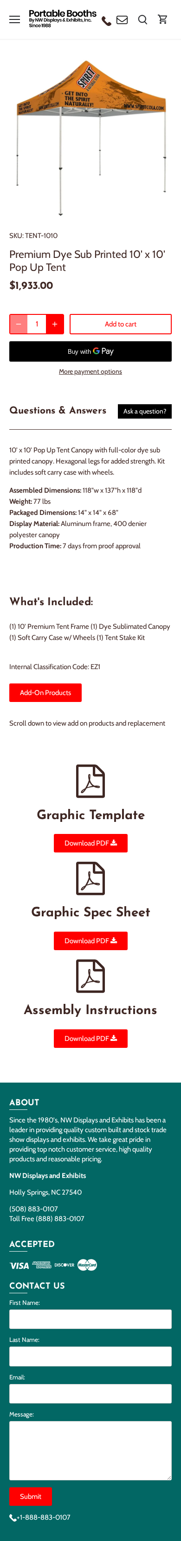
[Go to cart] (162, 19)
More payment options (90, 371)
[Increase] (55, 324)
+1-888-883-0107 (44, 1517)
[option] (90, 137)
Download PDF (87, 843)
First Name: (24, 1302)
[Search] (142, 19)
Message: (21, 1414)
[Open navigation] (14, 19)
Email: (17, 1377)
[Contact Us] (122, 19)
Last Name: (24, 1339)
